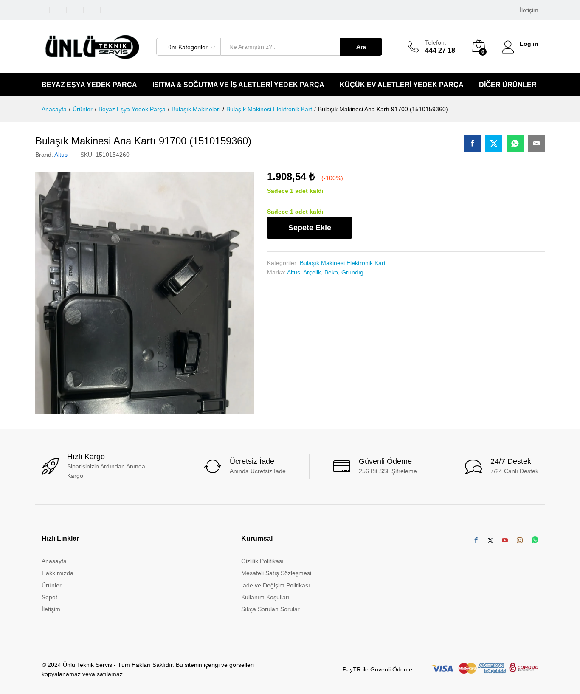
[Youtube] (505, 540)
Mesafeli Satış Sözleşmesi (276, 573)
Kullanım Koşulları (265, 597)
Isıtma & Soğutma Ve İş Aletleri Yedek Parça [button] (238, 85)
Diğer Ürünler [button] (508, 85)
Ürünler (52, 585)
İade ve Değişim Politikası (275, 585)
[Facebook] (476, 540)
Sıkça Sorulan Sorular (270, 609)
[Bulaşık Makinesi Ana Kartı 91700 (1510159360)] (472, 143)
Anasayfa (54, 561)
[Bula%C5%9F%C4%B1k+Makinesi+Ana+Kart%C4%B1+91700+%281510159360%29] (493, 143)
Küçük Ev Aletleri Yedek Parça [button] (402, 85)
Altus (61, 154)
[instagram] (519, 540)
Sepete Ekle (309, 227)
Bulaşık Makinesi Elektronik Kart (343, 263)
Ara (361, 46)
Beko (331, 272)
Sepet (49, 597)
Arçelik (312, 272)
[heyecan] (490, 540)
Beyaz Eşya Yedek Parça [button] (89, 85)
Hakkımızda (57, 573)
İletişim (529, 10)
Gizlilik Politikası (262, 561)
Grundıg (352, 272)
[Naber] (535, 540)
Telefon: (435, 42)
